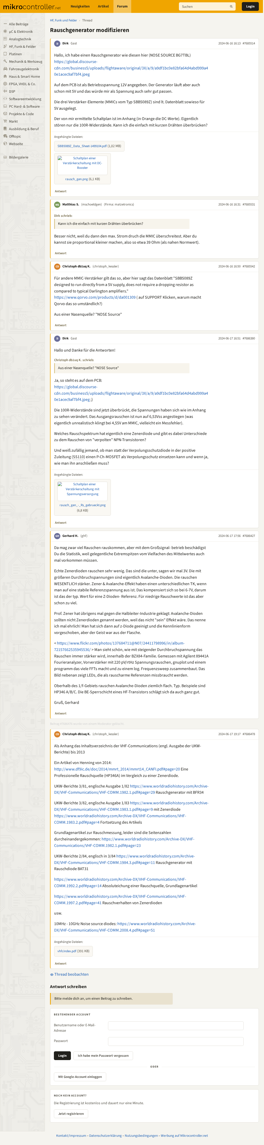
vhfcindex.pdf (66, 951)
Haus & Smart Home (24, 76)
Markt (13, 121)
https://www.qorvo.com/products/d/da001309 (95, 297)
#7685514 (249, 43)
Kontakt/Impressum (71, 1135)
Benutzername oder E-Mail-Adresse (74, 1028)
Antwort (61, 191)
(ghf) (83, 536)
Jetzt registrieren (71, 1113)
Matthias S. (70, 204)
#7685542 (249, 266)
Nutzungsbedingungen (141, 1135)
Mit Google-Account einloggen (80, 1077)
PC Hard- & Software (24, 106)
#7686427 (249, 536)
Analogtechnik (20, 39)
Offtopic (15, 136)
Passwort (61, 1041)
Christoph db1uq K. (76, 266)
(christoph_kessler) (106, 266)
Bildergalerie (18, 157)
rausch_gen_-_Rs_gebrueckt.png (83, 505)
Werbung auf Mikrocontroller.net (184, 1135)
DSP (12, 91)
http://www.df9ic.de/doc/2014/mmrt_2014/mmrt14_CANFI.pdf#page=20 (117, 769)
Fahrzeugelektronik (24, 69)
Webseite (16, 144)
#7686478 (249, 734)
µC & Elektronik (21, 31)
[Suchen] (231, 6)
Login (250, 6)
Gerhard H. (70, 536)
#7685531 (249, 204)
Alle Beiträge (18, 24)
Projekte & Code (21, 114)
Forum (122, 6)
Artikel (103, 6)
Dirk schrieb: (63, 215)
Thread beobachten (71, 974)
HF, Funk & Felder (22, 46)
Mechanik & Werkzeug (25, 61)
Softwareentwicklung (25, 99)
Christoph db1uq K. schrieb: (74, 360)
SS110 (78, 457)
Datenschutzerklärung (105, 1135)
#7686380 (249, 338)
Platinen (15, 54)
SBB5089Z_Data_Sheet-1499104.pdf (82, 146)
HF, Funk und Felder (63, 20)
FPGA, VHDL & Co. (22, 84)
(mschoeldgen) (91, 204)
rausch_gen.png (76, 179)
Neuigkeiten (80, 6)
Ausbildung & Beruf (24, 129)
